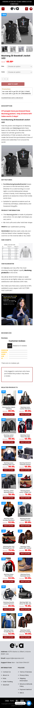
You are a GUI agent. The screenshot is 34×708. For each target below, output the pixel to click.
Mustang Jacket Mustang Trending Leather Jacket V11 (25, 631)
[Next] (29, 29)
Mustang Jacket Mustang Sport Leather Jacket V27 (9, 436)
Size (2, 66)
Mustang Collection (13, 53)
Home (3, 53)
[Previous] (4, 29)
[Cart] (31, 8)
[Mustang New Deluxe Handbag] (8, 397)
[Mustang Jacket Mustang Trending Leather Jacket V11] (25, 620)
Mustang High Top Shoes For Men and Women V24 (25, 603)
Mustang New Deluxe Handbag (8, 408)
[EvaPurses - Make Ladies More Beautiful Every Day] (15, 9)
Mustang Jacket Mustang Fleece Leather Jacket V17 (9, 492)
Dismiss (21, 4)
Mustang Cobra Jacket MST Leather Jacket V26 (25, 548)
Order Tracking (8, 682)
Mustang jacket (11, 214)
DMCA (22, 693)
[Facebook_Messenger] (28, 703)
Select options (8, 414)
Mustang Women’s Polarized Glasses (25, 463)
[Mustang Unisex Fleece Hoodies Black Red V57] (25, 425)
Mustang (16, 128)
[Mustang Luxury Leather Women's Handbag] (25, 397)
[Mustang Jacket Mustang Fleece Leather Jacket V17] (8, 481)
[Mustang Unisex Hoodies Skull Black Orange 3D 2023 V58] (8, 509)
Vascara (6, 268)
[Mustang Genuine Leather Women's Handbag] (8, 592)
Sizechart (6, 685)
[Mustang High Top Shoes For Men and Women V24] (25, 592)
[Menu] (3, 8)
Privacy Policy (24, 675)
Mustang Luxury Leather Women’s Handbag (25, 408)
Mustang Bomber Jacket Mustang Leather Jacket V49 (25, 520)
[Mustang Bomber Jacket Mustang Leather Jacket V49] (25, 509)
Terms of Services (26, 672)
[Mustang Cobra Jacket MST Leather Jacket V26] (25, 537)
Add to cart (13, 84)
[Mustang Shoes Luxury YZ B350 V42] (25, 481)
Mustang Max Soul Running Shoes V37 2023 (8, 548)
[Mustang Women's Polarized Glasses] (25, 453)
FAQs (4, 678)
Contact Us (7, 672)
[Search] (26, 8)
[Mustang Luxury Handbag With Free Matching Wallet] (8, 453)
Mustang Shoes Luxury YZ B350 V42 (25, 491)
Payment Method (26, 689)
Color (3, 72)
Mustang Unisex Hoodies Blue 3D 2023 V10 (9, 631)
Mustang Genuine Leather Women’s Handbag (8, 603)
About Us (6, 675)
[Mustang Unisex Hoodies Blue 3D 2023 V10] (8, 620)
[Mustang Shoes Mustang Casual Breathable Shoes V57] (25, 565)
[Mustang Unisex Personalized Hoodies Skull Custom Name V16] (8, 565)
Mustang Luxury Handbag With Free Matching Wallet (9, 464)
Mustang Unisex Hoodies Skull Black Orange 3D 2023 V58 (8, 520)
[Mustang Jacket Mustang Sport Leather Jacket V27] (8, 425)
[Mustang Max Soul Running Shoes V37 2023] (8, 537)
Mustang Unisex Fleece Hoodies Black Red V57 (25, 436)
